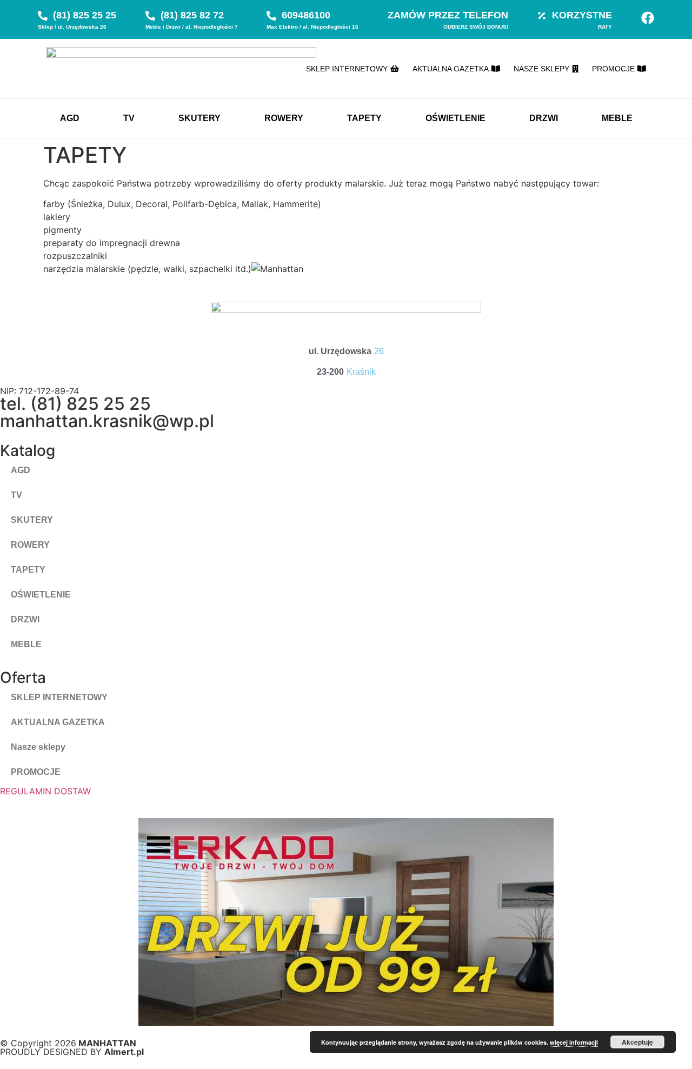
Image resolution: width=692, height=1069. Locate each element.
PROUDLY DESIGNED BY (72, 1051)
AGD (69, 118)
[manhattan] (647, 17)
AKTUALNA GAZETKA (58, 722)
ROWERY (283, 118)
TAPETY (364, 118)
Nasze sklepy (38, 747)
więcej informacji (574, 1042)
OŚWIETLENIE (455, 118)
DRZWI (543, 118)
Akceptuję (637, 1042)
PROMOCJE (36, 771)
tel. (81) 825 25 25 (75, 403)
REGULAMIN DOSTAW (45, 791)
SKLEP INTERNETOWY (59, 697)
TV (129, 118)
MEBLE (617, 118)
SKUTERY (199, 118)
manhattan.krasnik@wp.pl (107, 420)
